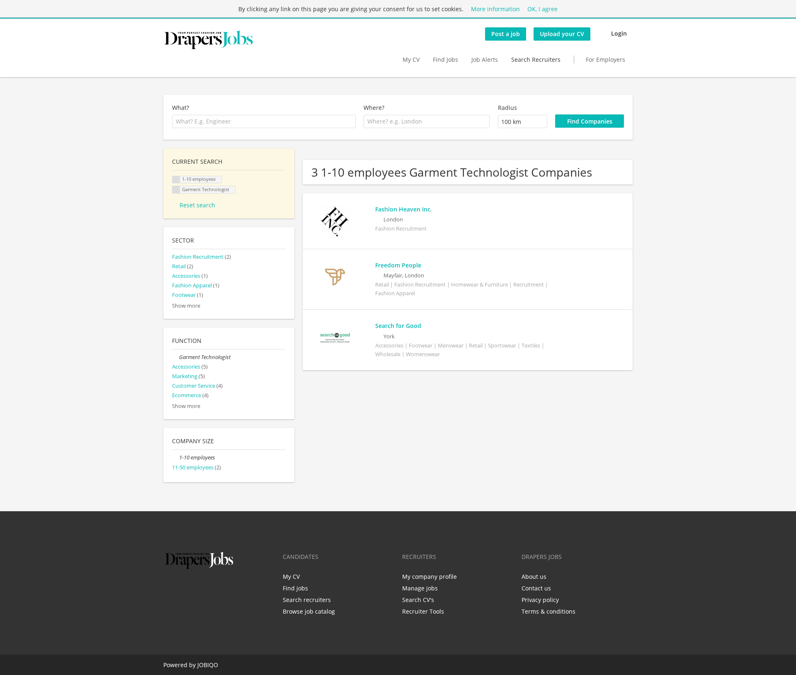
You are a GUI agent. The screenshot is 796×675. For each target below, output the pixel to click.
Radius (507, 108)
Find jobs (295, 588)
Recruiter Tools (423, 611)
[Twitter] (183, 588)
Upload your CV (562, 34)
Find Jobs (445, 59)
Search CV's (418, 600)
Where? (374, 108)
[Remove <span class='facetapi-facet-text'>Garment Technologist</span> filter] (176, 189)
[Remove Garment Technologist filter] (175, 357)
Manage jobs (420, 588)
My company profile (429, 576)
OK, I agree (542, 9)
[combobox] (264, 121)
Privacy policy (540, 600)
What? (180, 108)
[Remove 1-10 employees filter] (175, 457)
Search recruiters (307, 600)
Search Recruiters (536, 59)
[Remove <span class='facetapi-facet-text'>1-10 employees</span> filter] (176, 179)
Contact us (536, 588)
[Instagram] (210, 588)
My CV (411, 59)
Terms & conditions (548, 611)
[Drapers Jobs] (208, 39)
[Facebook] (169, 588)
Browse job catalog (309, 611)
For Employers (605, 59)
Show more (186, 305)
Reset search (197, 205)
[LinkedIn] (197, 588)
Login (619, 33)
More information (495, 9)
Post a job (505, 34)
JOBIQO (207, 665)
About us (534, 576)
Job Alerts (484, 59)
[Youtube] (222, 588)
